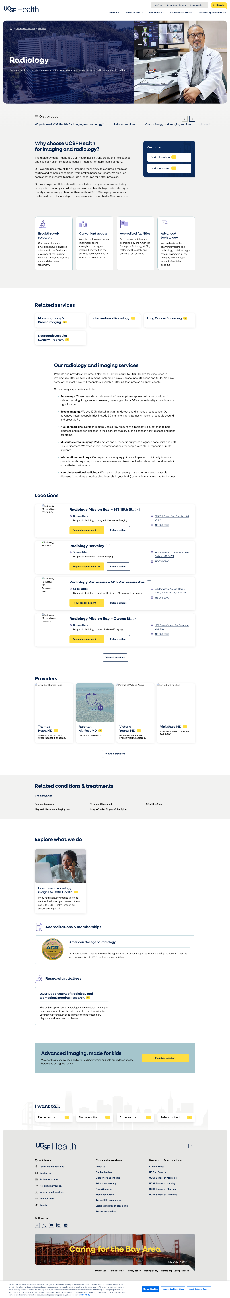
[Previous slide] (185, 119)
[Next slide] (192, 119)
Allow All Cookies (150, 1289)
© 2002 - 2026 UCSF (177, 1262)
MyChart (159, 5)
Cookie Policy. (84, 1295)
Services (42, 28)
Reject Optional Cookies (199, 1289)
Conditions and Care (25, 28)
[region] (115, 1289)
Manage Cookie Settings (173, 1289)
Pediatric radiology (165, 1058)
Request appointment (176, 5)
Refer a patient (197, 5)
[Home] (22, 9)
